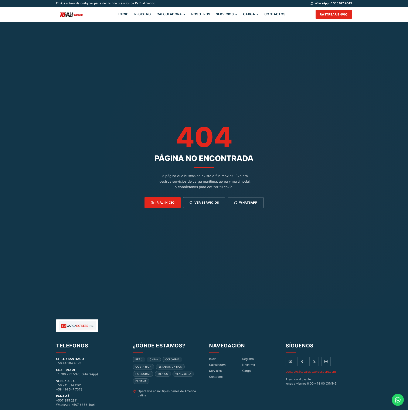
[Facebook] (302, 361)
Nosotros (200, 14)
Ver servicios (206, 202)
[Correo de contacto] (290, 361)
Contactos (274, 14)
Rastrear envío (334, 14)
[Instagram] (326, 361)
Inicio (123, 14)
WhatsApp (248, 202)
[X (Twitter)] (314, 361)
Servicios (225, 14)
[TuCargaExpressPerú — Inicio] (72, 14)
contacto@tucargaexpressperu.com (311, 371)
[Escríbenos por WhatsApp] (397, 399)
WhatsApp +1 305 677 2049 (333, 3)
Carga (249, 14)
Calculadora (169, 14)
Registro (142, 14)
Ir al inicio (165, 202)
